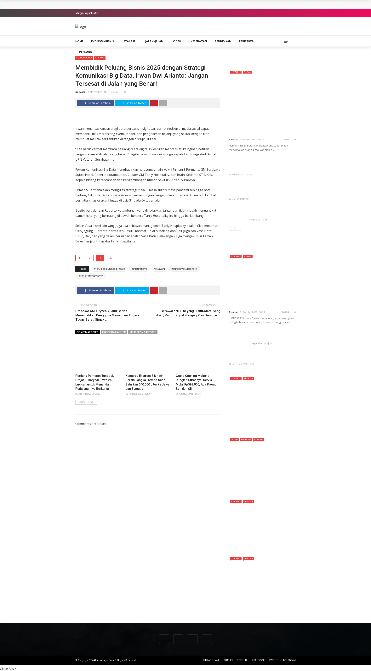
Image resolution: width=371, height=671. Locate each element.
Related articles (87, 332)
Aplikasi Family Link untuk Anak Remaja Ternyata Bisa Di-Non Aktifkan (270, 334)
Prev (82, 402)
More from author (114, 332)
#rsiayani (159, 268)
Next (90, 402)
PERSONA (85, 51)
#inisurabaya (139, 268)
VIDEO (177, 41)
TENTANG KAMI (211, 660)
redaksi (80, 91)
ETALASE (129, 41)
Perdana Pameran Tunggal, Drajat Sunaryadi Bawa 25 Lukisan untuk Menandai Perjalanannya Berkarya (147, 4)
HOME (79, 41)
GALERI (234, 439)
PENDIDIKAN (223, 41)
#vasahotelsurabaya (91, 276)
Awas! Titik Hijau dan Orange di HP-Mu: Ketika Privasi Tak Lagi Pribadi (270, 211)
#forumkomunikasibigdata (109, 268)
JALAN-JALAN (154, 41)
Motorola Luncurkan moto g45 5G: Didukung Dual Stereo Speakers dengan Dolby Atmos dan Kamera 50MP (270, 164)
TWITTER (273, 660)
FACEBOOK (258, 660)
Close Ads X (8, 669)
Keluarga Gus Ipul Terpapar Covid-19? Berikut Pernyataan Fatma (269, 355)
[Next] (238, 228)
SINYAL (247, 72)
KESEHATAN (199, 41)
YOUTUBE (242, 660)
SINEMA (248, 256)
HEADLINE (100, 57)
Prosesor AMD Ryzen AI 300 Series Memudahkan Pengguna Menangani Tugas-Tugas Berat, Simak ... (107, 315)
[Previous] (232, 228)
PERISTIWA (246, 41)
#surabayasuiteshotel (184, 268)
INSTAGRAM (289, 660)
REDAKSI (228, 660)
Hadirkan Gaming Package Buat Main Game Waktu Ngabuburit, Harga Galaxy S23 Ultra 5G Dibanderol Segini (261, 188)
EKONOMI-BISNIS (102, 41)
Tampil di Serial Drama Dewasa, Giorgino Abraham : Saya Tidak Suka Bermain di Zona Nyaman (260, 606)
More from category (143, 332)
